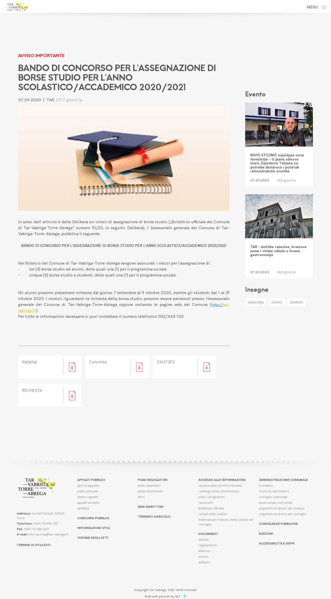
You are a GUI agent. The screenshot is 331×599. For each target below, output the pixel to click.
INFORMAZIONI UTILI (93, 527)
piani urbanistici (149, 485)
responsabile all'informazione (220, 485)
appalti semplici (88, 502)
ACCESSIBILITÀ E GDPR (277, 543)
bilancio (204, 550)
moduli (203, 556)
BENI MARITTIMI (150, 506)
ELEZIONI (266, 533)
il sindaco (266, 485)
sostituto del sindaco (274, 491)
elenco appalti (87, 496)
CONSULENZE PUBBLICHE (278, 523)
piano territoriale (150, 491)
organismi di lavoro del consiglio (282, 513)
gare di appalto (88, 485)
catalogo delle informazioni (218, 491)
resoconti (205, 502)
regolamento (207, 545)
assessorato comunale (275, 502)
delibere (83, 508)
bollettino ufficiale (211, 508)
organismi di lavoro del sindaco (282, 508)
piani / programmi (211, 496)
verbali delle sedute (212, 513)
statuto (203, 539)
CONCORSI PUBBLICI (93, 518)
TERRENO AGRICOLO (154, 516)
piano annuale (87, 491)
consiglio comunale (273, 496)
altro (141, 496)
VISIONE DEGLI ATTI (92, 537)
